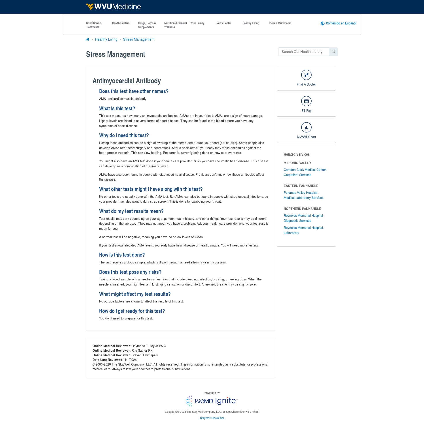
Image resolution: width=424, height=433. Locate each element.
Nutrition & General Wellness (175, 25)
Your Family (197, 23)
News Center (223, 23)
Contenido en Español (341, 23)
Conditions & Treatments (94, 25)
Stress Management (138, 39)
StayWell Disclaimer (212, 418)
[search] (303, 51)
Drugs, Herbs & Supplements (147, 25)
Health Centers (120, 23)
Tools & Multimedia (280, 23)
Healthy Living (250, 23)
